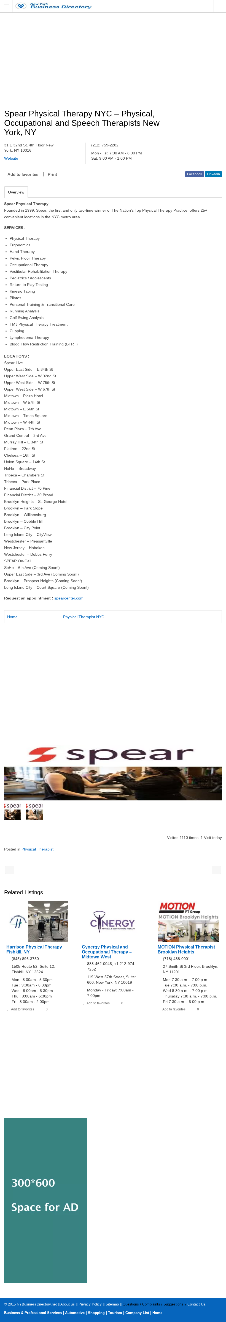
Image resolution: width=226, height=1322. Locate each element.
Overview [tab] (16, 192)
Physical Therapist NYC (83, 617)
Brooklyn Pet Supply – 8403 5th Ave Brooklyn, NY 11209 (216, 870)
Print (52, 174)
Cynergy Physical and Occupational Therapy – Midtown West (107, 952)
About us (67, 1304)
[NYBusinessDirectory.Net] (107, 6)
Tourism (115, 1313)
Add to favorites (22, 174)
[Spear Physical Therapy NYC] (113, 772)
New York (220, 6)
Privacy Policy (90, 1304)
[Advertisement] (113, 61)
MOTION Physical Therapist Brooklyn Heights (186, 949)
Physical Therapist (37, 849)
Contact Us (196, 1304)
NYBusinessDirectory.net (37, 1304)
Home (12, 617)
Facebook (194, 174)
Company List (137, 1313)
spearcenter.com (69, 598)
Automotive (75, 1313)
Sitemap (112, 1304)
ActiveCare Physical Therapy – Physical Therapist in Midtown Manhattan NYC (9, 870)
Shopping (96, 1313)
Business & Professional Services (33, 1313)
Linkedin (213, 174)
